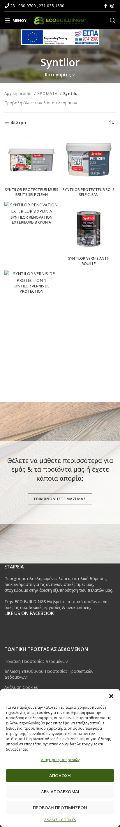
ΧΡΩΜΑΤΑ (48, 93)
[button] (111, 696)
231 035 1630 (51, 5)
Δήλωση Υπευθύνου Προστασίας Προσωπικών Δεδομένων (48, 674)
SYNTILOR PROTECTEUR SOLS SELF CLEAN (88, 192)
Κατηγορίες (58, 75)
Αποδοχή (60, 775)
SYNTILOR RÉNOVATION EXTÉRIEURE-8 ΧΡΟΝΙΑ (31, 220)
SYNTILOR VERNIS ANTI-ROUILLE (88, 261)
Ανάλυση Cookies (21, 687)
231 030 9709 (23, 5)
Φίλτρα (18, 122)
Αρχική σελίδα (18, 93)
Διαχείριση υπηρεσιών (60, 759)
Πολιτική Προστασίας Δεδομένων (36, 661)
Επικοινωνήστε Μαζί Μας (60, 498)
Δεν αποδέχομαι (60, 791)
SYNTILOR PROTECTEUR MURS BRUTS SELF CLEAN (31, 192)
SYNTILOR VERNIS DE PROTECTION (32, 289)
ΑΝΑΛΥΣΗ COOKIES (60, 819)
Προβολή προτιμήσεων (60, 807)
